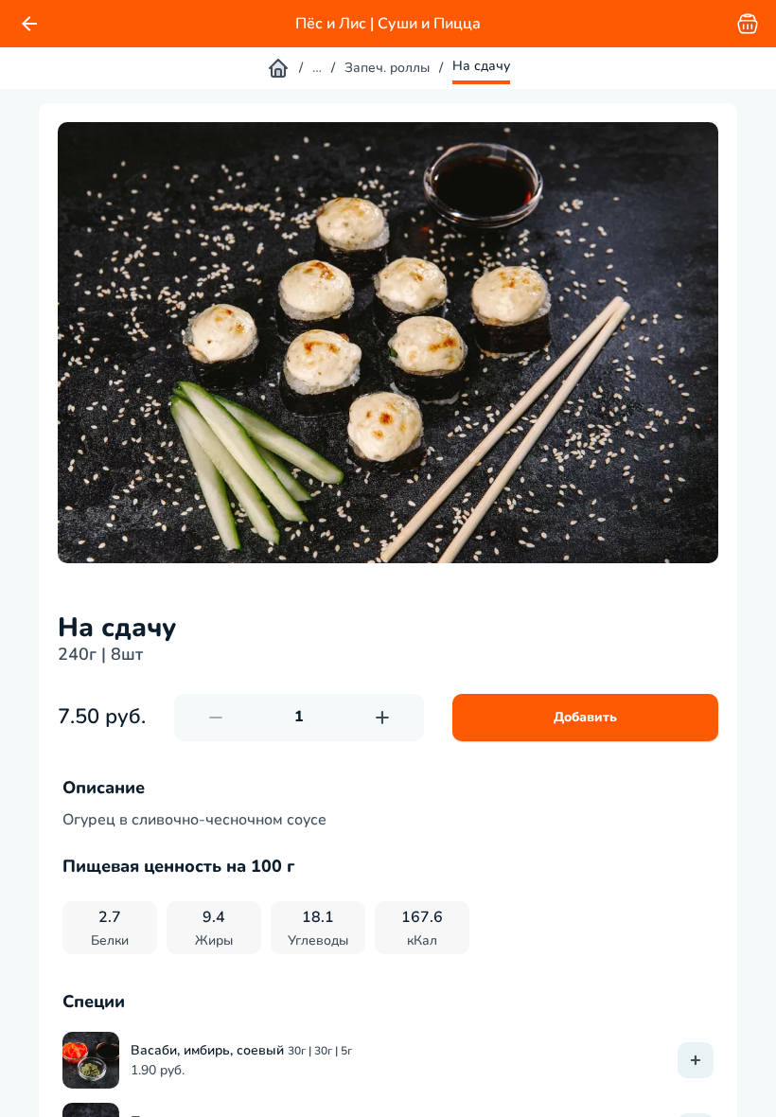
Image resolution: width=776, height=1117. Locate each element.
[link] (29, 23)
